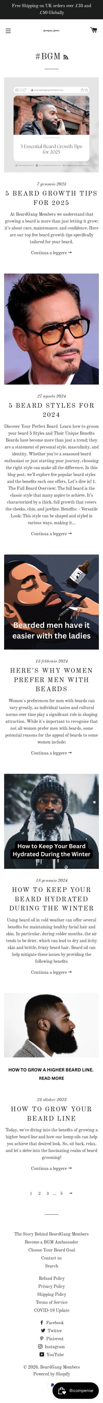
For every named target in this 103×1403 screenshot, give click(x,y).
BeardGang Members (60, 1367)
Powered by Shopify (51, 1374)
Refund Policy (52, 1279)
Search (51, 1266)
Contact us (51, 1258)
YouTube (54, 1355)
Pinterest (54, 1339)
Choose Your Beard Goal (51, 1250)
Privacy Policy (51, 1287)
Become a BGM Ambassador (51, 1242)
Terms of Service (51, 1303)
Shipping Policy (51, 1295)
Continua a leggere (49, 253)
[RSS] (65, 58)
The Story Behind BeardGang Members (51, 1234)
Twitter (54, 1331)
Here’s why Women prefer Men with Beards (51, 680)
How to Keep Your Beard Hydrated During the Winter (51, 899)
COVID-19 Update (51, 1311)
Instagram (54, 1347)
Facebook (54, 1323)
